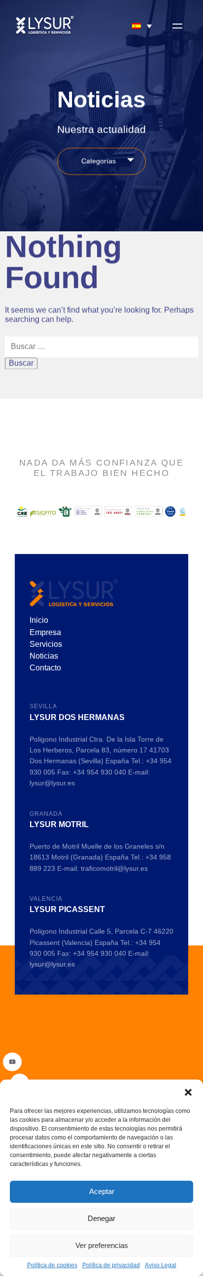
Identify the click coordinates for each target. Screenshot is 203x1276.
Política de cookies (52, 1265)
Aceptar (101, 1191)
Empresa (45, 632)
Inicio (39, 620)
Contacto (45, 668)
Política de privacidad (111, 1265)
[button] (188, 1092)
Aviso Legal (160, 1265)
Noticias (44, 656)
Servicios (46, 644)
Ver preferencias (101, 1245)
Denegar (101, 1218)
